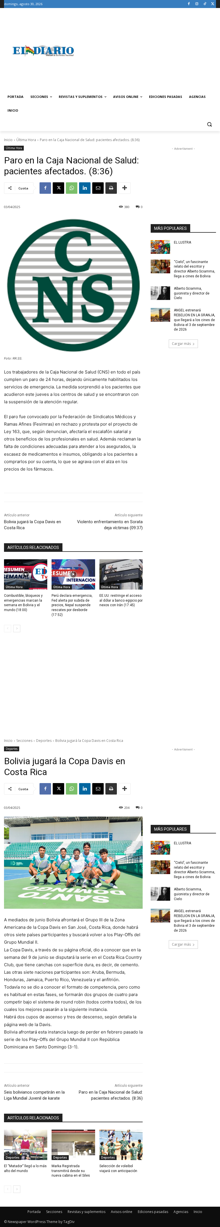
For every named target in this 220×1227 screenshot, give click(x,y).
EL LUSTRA (182, 242)
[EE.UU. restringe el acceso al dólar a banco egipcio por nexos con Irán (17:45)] (121, 574)
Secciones (54, 1211)
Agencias (181, 1211)
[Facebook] (189, 4)
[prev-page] (7, 628)
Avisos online (121, 1211)
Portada (34, 1211)
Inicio (8, 139)
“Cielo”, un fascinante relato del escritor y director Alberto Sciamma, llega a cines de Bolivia (194, 269)
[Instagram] (197, 4)
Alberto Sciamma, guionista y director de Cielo (191, 293)
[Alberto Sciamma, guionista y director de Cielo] (160, 293)
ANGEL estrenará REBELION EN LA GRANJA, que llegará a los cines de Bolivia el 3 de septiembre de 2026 (194, 319)
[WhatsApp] (71, 188)
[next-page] (16, 628)
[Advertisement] (149, 51)
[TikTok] (204, 4)
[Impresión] (111, 188)
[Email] (98, 188)
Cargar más (181, 343)
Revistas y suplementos (86, 1211)
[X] (212, 4)
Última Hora (26, 139)
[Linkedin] (85, 188)
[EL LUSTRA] (160, 247)
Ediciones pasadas (153, 1211)
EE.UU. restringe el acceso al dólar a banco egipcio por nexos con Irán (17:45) (121, 600)
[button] (209, 124)
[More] (125, 188)
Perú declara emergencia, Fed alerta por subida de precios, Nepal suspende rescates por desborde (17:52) (72, 605)
